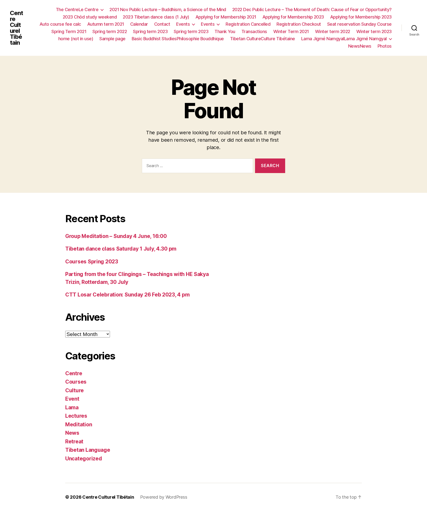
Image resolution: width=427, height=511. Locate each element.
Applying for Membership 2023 (293, 17)
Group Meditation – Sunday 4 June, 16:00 (116, 236)
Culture (74, 390)
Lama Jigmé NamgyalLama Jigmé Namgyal (344, 38)
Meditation (78, 424)
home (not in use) (75, 38)
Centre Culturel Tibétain (16, 28)
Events (183, 24)
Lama (72, 407)
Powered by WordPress (163, 497)
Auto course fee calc (60, 24)
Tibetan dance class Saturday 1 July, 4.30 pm (120, 249)
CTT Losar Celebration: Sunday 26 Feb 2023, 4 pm (127, 295)
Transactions (254, 31)
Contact (162, 24)
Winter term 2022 (332, 31)
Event (72, 399)
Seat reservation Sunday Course (359, 24)
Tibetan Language (87, 450)
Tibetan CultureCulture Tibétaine (262, 38)
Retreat (74, 441)
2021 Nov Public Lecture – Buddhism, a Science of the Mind (167, 9)
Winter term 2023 (374, 31)
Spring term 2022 (109, 31)
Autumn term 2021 (105, 24)
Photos (385, 46)
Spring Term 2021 (68, 31)
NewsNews (359, 46)
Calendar (139, 24)
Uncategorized (83, 458)
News (72, 433)
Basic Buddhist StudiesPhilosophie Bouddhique (178, 38)
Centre (73, 373)
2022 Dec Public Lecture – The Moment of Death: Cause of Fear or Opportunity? (312, 9)
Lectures (76, 416)
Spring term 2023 (150, 31)
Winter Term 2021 (291, 31)
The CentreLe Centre (77, 9)
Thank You (224, 31)
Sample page (112, 38)
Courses (75, 382)
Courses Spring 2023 (91, 261)
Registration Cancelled (248, 24)
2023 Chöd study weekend (90, 17)
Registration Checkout (299, 24)
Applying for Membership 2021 (225, 17)
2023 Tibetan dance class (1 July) (156, 17)
